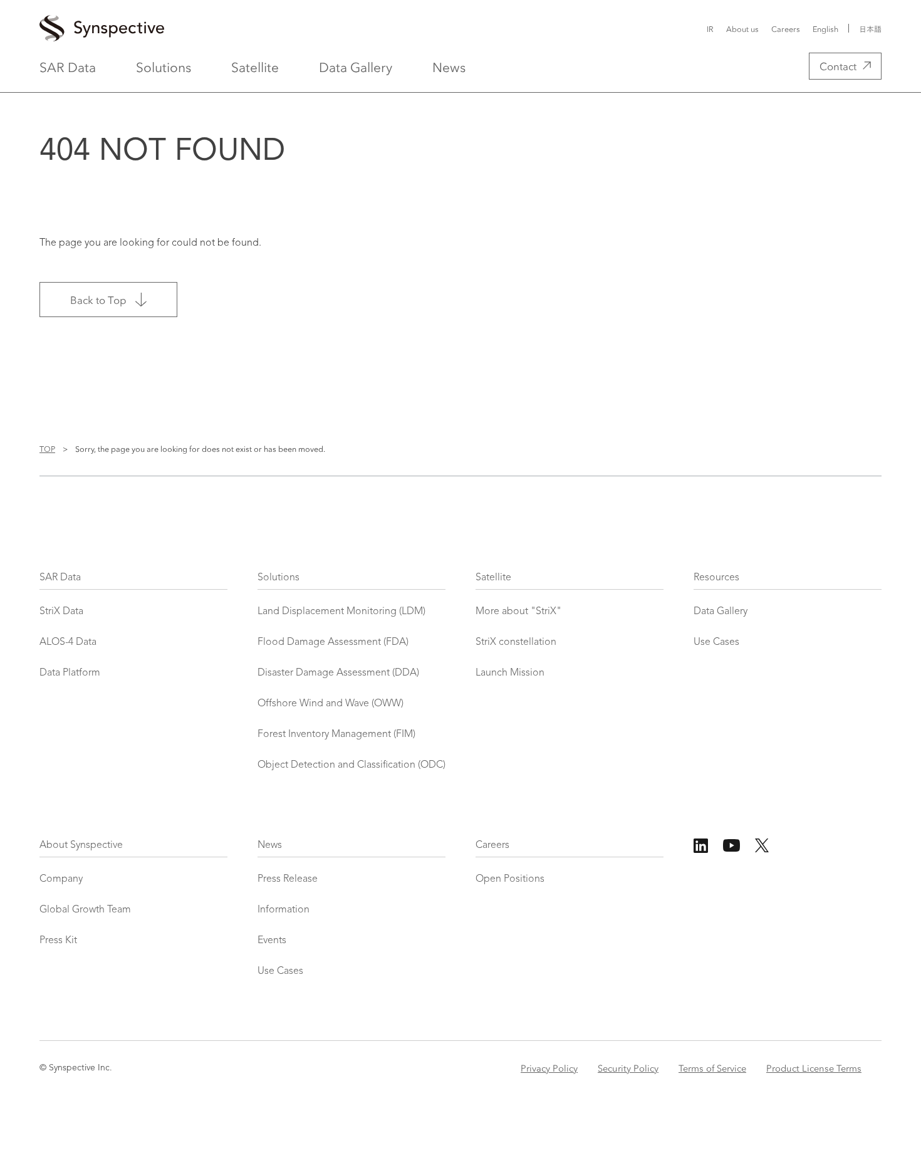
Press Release (288, 879)
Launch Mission (510, 673)
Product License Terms (813, 1068)
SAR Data (67, 66)
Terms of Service (712, 1068)
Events (272, 941)
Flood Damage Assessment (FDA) (333, 642)
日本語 (870, 28)
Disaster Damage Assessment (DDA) (338, 673)
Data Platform (69, 673)
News (449, 66)
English (825, 28)
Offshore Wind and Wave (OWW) (330, 704)
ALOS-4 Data (67, 642)
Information (284, 910)
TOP (47, 448)
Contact (838, 65)
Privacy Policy (549, 1068)
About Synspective (81, 845)
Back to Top (98, 299)
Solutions (163, 66)
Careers (785, 28)
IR (710, 28)
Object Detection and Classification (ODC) (351, 765)
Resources (716, 578)
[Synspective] (312, 29)
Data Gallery (355, 66)
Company (61, 879)
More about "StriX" (518, 612)
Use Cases (716, 642)
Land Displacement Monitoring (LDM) (341, 612)
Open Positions (510, 879)
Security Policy (628, 1068)
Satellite (255, 66)
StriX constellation (516, 642)
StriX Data (61, 612)
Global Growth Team (85, 910)
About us (742, 28)
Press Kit (58, 941)
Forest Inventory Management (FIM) (336, 734)
